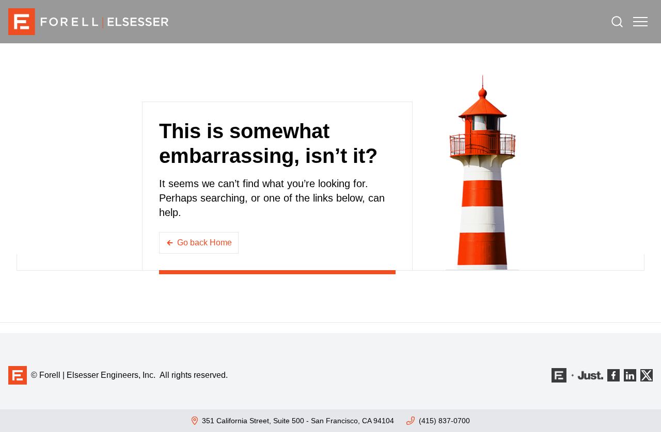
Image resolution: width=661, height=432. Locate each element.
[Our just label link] (577, 375)
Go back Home (204, 242)
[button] (640, 21)
